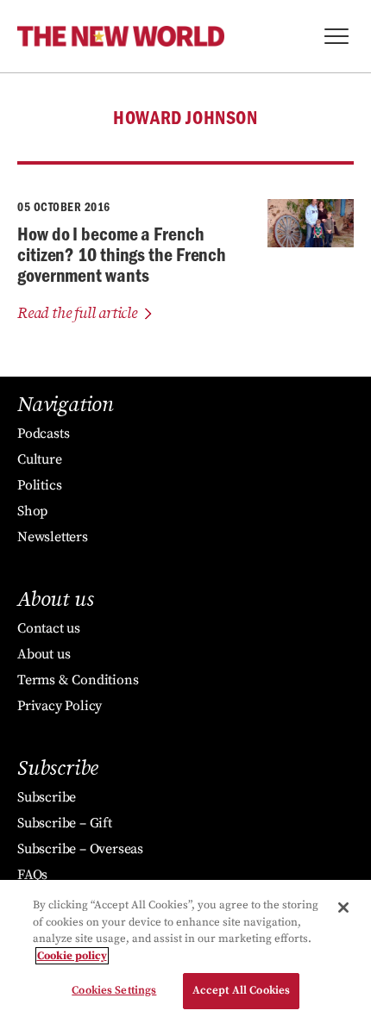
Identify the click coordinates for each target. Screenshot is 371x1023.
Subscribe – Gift (64, 823)
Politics (39, 485)
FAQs (32, 874)
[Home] (120, 36)
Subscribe (46, 797)
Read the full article (77, 313)
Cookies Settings (114, 990)
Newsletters (52, 537)
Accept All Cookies (241, 990)
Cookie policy (72, 956)
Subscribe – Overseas (80, 849)
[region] (185, 951)
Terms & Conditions (77, 680)
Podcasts (43, 433)
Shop (32, 511)
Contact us (48, 628)
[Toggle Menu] (336, 36)
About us (43, 654)
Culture (39, 459)
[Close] (343, 907)
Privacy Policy (59, 705)
